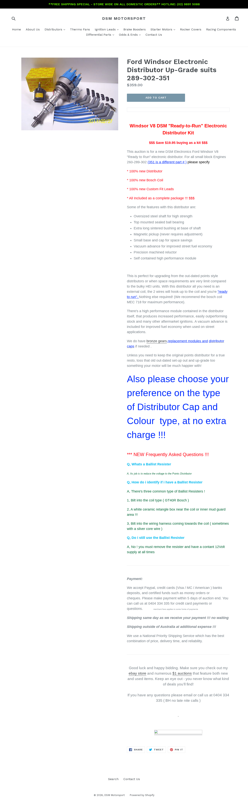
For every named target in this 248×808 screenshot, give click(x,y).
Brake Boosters (134, 29)
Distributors (56, 29)
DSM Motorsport (124, 18)
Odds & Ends (131, 34)
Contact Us (154, 34)
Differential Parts (101, 34)
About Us (33, 29)
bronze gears (156, 341)
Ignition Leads (108, 29)
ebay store (137, 673)
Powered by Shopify (142, 795)
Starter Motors (164, 29)
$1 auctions (182, 673)
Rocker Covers (190, 29)
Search (113, 779)
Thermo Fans (80, 29)
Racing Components (221, 29)
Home (16, 29)
